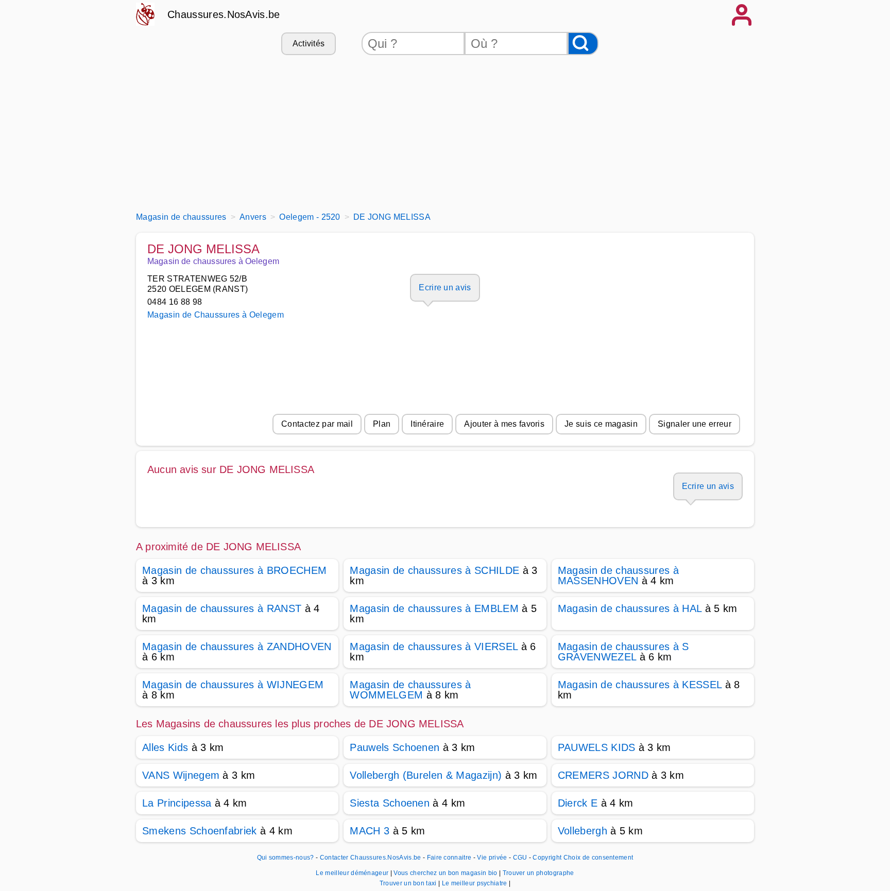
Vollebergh (582, 830)
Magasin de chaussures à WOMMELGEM (410, 690)
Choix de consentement (598, 857)
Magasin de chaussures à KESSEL (640, 684)
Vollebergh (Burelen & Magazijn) (426, 775)
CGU (520, 857)
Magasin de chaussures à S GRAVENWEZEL (623, 651)
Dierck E (578, 803)
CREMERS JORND (603, 775)
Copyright (547, 857)
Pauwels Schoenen (394, 747)
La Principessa (176, 803)
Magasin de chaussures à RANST (221, 608)
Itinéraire (427, 424)
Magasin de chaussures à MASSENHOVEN (618, 575)
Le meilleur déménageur (353, 873)
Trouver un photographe (538, 873)
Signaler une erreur (694, 424)
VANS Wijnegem (180, 775)
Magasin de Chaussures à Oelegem (215, 314)
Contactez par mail (317, 424)
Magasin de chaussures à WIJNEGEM (232, 684)
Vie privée (492, 857)
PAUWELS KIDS (597, 747)
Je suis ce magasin (601, 424)
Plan (381, 424)
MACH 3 (369, 830)
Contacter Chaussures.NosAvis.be (370, 857)
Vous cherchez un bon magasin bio (446, 873)
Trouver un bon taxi (409, 883)
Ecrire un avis (445, 287)
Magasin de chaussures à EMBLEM (434, 608)
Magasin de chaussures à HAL (630, 608)
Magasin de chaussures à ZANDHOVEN (237, 646)
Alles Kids (165, 747)
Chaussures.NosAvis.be (223, 14)
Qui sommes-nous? (285, 857)
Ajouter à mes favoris (504, 424)
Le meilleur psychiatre (475, 883)
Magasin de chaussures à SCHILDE (434, 570)
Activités (309, 43)
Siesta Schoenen (390, 803)
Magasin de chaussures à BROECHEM (234, 570)
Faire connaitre (449, 857)
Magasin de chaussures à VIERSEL (434, 646)
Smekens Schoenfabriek (199, 830)
